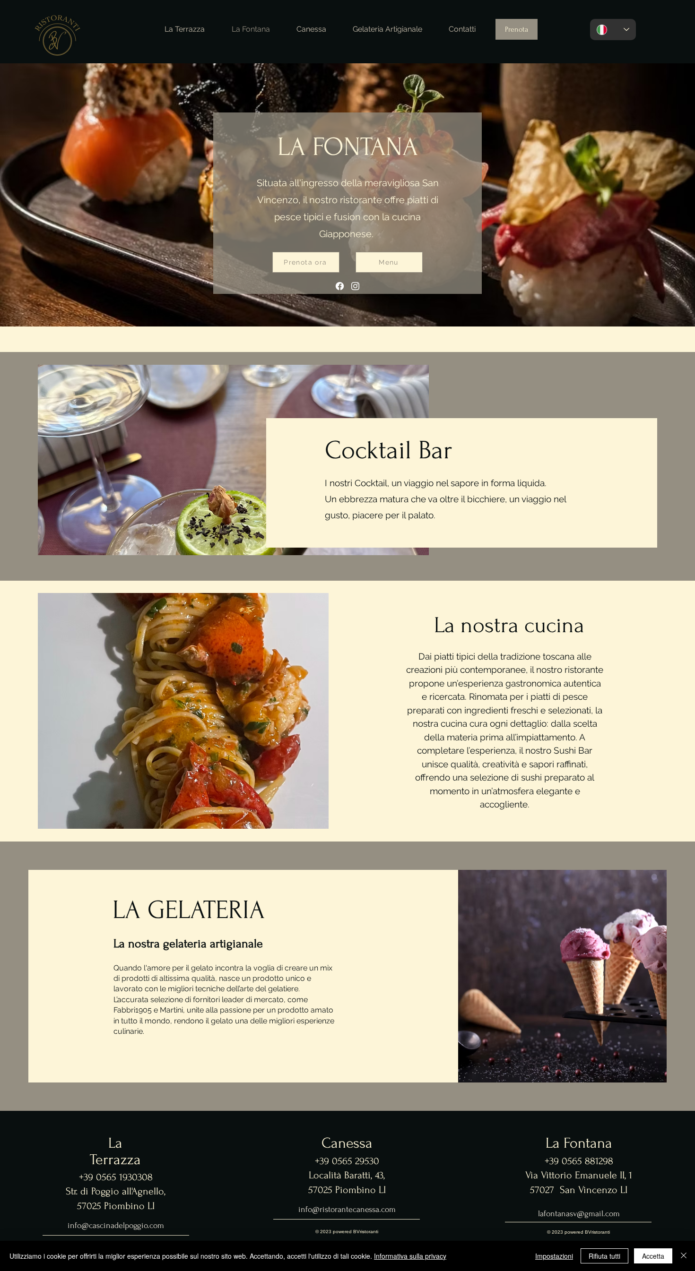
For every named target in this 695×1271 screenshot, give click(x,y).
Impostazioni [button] (554, 1256)
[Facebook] (339, 286)
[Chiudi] (683, 1255)
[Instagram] (355, 286)
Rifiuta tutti (604, 1256)
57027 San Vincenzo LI (578, 1189)
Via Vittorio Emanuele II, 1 (578, 1175)
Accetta (653, 1256)
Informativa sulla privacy (410, 1256)
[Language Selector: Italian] (613, 29)
